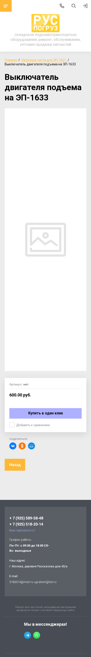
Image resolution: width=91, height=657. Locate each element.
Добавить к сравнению (33, 425)
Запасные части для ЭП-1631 (43, 60)
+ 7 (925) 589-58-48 (26, 518)
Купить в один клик (45, 413)
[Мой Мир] (31, 445)
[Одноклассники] (22, 445)
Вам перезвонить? (22, 530)
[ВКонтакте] (12, 445)
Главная (11, 60)
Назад (15, 465)
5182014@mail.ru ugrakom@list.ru (32, 582)
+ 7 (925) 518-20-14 (26, 524)
